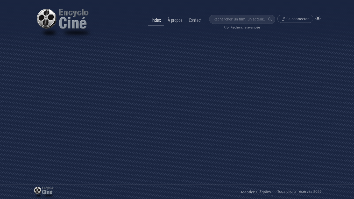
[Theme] (318, 18)
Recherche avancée (245, 27)
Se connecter (297, 18)
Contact (195, 20)
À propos (175, 20)
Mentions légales (256, 191)
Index (156, 20)
